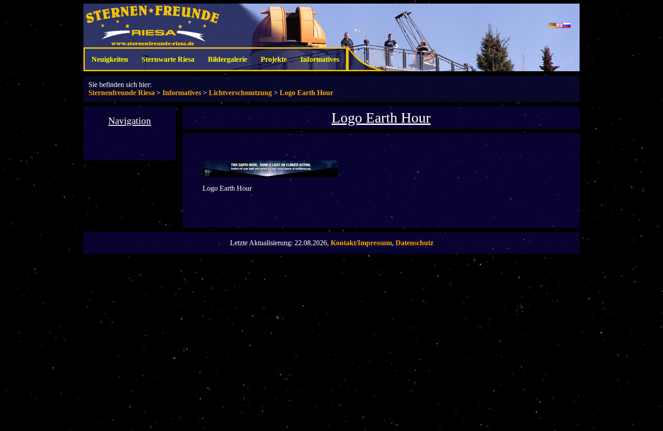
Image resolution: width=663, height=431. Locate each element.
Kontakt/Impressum (361, 243)
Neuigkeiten (110, 59)
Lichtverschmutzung (240, 92)
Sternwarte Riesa (168, 59)
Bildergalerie (227, 59)
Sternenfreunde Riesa (121, 92)
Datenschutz (414, 243)
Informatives (319, 59)
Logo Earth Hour (306, 92)
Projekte (274, 59)
